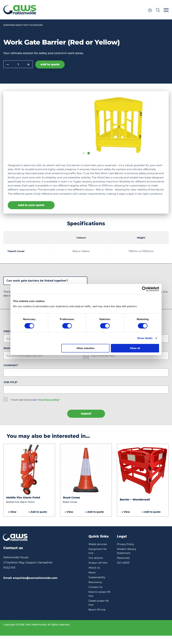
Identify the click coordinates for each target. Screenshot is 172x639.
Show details (145, 338)
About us (94, 567)
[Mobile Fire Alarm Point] (29, 469)
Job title (11, 382)
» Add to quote (38, 511)
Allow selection (85, 348)
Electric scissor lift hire (99, 593)
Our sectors (96, 557)
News (92, 572)
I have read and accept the (35, 399)
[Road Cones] (86, 469)
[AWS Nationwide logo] (19, 9)
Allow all (135, 348)
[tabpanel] (86, 125)
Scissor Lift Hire (98, 562)
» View (12, 511)
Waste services (98, 544)
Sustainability (97, 577)
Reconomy (95, 582)
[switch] (67, 325)
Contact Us (95, 587)
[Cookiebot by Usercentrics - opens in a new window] (144, 288)
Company (11, 365)
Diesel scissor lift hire (99, 602)
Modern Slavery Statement (126, 551)
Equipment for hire (98, 551)
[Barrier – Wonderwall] (142, 469)
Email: (30, 578)
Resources (123, 557)
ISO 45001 (123, 562)
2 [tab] (88, 153)
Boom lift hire (97, 609)
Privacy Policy (125, 544)
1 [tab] (83, 153)
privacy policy (50, 399)
